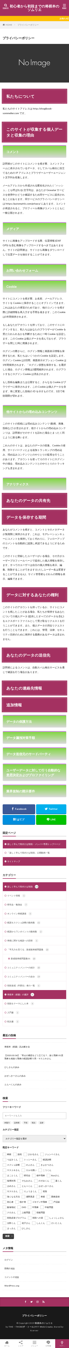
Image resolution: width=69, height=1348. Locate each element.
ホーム (7, 1346)
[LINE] (51, 820)
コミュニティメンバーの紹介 (23, 967)
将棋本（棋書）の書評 (20, 994)
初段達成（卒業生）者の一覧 (23, 985)
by (29, 1326)
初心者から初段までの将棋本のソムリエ (34, 7)
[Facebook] (19, 809)
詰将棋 (16, 1123)
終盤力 (7, 1123)
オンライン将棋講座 (19, 913)
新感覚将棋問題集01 (23, 958)
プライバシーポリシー (28, 24)
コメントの (11, 1277)
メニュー (34, 1346)
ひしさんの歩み (11, 1067)
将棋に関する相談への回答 (22, 940)
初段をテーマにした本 (20, 1003)
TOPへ (62, 1346)
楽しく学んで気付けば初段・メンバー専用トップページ (33, 844)
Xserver (34, 1330)
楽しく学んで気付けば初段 (22, 886)
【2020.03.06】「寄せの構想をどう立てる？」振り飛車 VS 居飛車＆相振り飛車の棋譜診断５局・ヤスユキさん (33, 1057)
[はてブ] (19, 820)
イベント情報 (15, 895)
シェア (20, 1346)
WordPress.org (11, 1285)
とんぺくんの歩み (12, 1084)
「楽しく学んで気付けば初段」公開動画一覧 (28, 852)
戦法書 (12, 1021)
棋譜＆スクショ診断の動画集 (23, 922)
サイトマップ (13, 861)
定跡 (41, 1123)
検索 (7, 1236)
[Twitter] (51, 809)
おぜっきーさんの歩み (15, 1075)
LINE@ (48, 1346)
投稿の (9, 1268)
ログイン (8, 1259)
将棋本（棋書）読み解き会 (17, 1046)
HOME (9, 24)
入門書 (12, 1012)
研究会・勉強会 (17, 904)
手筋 (25, 1123)
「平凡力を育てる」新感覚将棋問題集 (27, 949)
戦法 (33, 1123)
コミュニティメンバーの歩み (23, 976)
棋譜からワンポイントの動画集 (24, 931)
